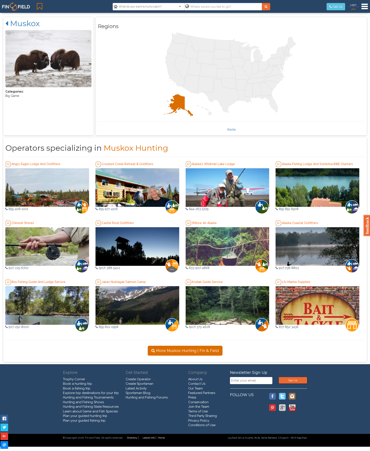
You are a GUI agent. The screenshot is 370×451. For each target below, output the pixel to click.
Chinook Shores (23, 223)
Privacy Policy (198, 420)
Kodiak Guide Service (207, 282)
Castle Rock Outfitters (118, 223)
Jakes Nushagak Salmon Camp (124, 282)
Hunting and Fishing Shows (83, 402)
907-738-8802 (288, 268)
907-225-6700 (18, 268)
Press (192, 397)
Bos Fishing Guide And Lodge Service (39, 282)
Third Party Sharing (202, 416)
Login (353, 4)
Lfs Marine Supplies (296, 282)
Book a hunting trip (77, 384)
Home (161, 437)
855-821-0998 (108, 327)
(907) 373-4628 (199, 327)
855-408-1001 (18, 209)
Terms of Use (198, 411)
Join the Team (198, 407)
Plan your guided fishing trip (84, 420)
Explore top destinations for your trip (91, 393)
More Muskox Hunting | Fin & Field (187, 350)
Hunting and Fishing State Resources (91, 407)
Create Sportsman (139, 384)
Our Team (195, 388)
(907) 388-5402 (109, 268)
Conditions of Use (201, 425)
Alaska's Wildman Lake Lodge (213, 164)
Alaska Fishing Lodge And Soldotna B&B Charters (317, 164)
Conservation (198, 402)
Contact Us (196, 384)
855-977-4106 (108, 209)
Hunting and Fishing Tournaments (88, 397)
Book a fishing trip (76, 388)
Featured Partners (201, 393)
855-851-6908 (288, 209)
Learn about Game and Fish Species (90, 411)
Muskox (24, 23)
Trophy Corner (74, 379)
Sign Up (292, 380)
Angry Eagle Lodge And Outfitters (36, 164)
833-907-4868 (198, 268)
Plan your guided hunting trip (85, 416)
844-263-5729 (198, 209)
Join (353, 9)
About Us (195, 379)
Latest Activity (136, 388)
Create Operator (138, 379)
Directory (132, 437)
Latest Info (149, 437)
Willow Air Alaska (204, 223)
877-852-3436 (288, 327)
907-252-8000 (18, 327)
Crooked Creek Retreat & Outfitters (127, 164)
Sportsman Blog (138, 393)
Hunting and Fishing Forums (147, 397)
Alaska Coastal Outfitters (300, 223)
